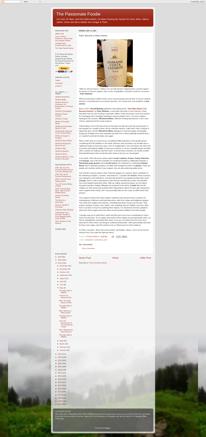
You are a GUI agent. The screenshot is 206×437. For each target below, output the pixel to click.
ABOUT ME (59, 34)
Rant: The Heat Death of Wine (65, 302)
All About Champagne (63, 111)
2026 (60, 257)
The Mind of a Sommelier (60, 201)
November (64, 269)
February (63, 347)
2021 (60, 360)
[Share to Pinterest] (126, 236)
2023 (60, 354)
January (63, 350)
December (64, 266)
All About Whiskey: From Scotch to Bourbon (64, 158)
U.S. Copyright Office (139, 416)
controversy (98, 240)
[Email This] (117, 236)
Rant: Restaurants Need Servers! (66, 331)
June (62, 285)
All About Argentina (62, 97)
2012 (60, 389)
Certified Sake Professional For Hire (63, 44)
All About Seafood (62, 151)
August (62, 278)
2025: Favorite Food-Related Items (63, 180)
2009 (60, 398)
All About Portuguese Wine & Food (63, 144)
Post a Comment (88, 248)
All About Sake (60, 148)
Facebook (59, 83)
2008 (60, 401)
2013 (60, 385)
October (63, 272)
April (62, 341)
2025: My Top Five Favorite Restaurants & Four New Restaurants (64, 169)
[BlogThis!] (119, 236)
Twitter (57, 80)
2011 (60, 392)
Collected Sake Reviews (64, 210)
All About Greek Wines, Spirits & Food (63, 127)
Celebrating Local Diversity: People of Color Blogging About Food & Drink (63, 215)
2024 (60, 263)
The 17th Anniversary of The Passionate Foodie (66, 324)
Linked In (58, 86)
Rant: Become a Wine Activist (65, 312)
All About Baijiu (60, 100)
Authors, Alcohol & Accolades (62, 206)
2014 (60, 382)
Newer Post (85, 258)
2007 (60, 404)
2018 (60, 370)
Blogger (107, 428)
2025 (60, 260)
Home (115, 258)
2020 (60, 363)
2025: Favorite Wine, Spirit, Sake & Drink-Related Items (63, 191)
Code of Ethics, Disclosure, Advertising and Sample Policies (63, 38)
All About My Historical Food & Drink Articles (63, 132)
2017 (60, 373)
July (61, 281)
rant (105, 240)
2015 (60, 379)
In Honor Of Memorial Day (65, 296)
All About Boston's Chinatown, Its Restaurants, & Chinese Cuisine (64, 105)
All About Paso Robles (63, 141)
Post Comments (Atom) (98, 263)
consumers (89, 240)
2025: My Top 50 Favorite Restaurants (63, 175)
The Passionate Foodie (78, 14)
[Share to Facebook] (124, 236)
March (62, 344)
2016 (60, 376)
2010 (60, 395)
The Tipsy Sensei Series (64, 48)
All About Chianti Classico (61, 115)
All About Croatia (61, 119)
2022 (60, 357)
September (64, 275)
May (61, 288)
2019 (60, 367)
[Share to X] (121, 236)
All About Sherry (61, 154)
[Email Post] (112, 236)
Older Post (145, 258)
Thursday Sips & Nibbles (65, 291)
